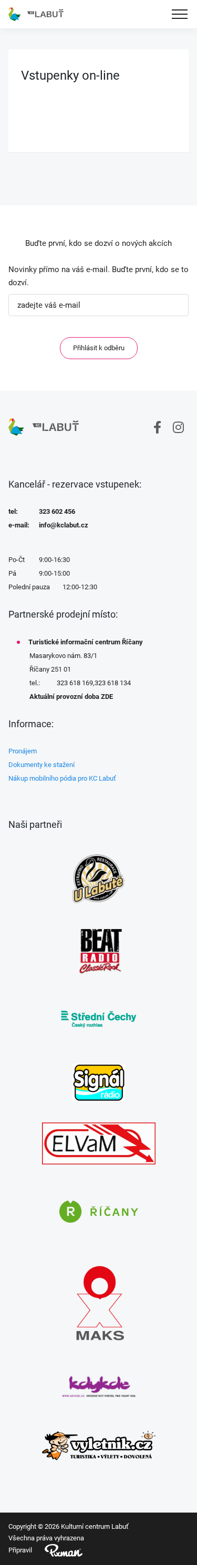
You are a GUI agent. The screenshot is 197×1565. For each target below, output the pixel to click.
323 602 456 (57, 511)
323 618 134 (113, 683)
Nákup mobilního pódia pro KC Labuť (62, 778)
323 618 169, (76, 683)
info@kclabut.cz (63, 525)
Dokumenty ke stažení (41, 765)
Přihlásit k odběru (99, 348)
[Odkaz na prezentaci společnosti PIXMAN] (57, 1550)
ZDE (107, 696)
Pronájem (22, 751)
